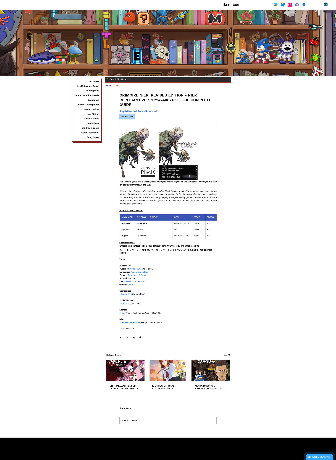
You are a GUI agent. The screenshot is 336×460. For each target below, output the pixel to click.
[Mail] (326, 4)
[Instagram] (290, 5)
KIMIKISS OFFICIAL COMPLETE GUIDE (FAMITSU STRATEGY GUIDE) (164, 387)
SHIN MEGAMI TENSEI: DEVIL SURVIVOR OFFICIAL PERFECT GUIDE (125, 387)
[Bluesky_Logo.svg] (283, 5)
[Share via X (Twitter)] (127, 337)
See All (227, 355)
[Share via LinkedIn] (133, 337)
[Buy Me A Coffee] (276, 5)
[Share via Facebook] (120, 337)
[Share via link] (140, 337)
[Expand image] (138, 153)
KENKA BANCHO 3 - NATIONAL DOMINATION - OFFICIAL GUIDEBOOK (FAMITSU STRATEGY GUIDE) (209, 387)
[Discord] (297, 5)
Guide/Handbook (127, 328)
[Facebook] (304, 5)
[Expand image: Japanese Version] (178, 153)
